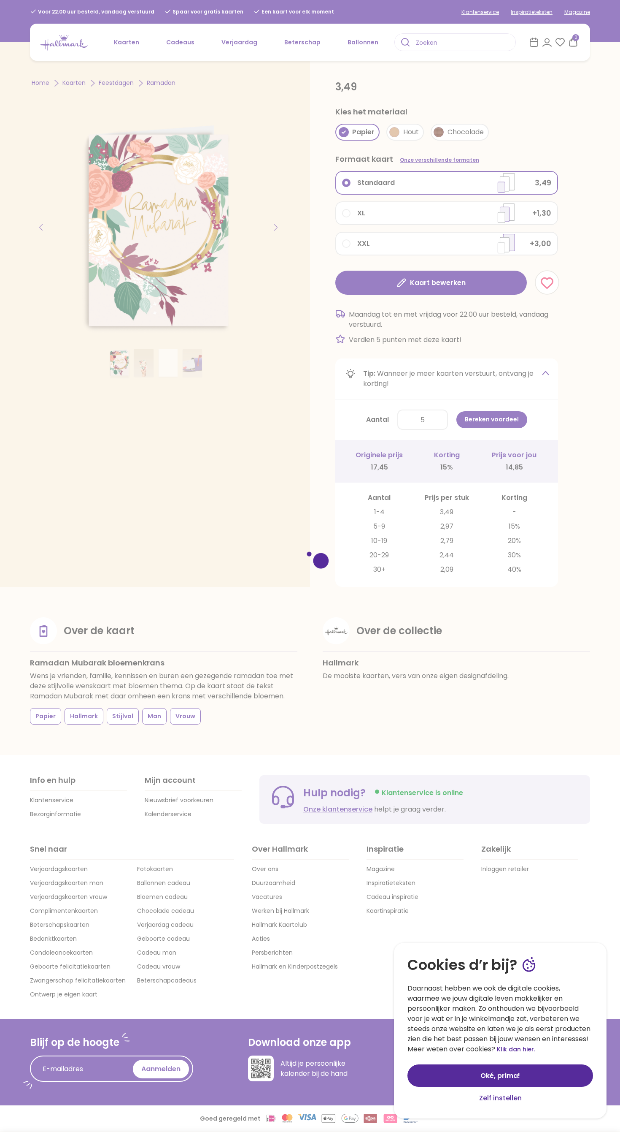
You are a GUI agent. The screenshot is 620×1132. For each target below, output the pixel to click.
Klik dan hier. (516, 1049)
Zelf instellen (500, 1098)
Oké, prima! (500, 1075)
